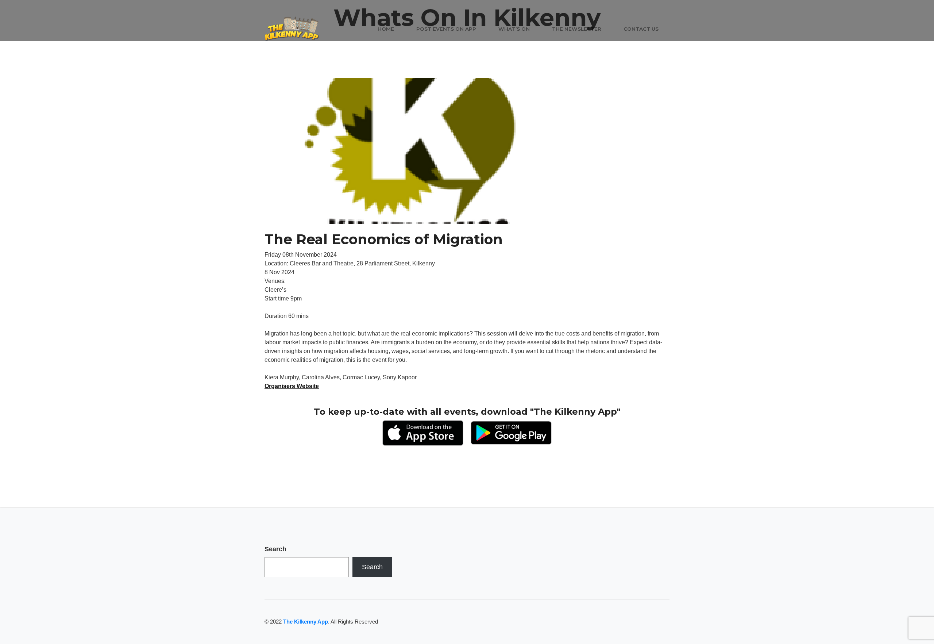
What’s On (514, 29)
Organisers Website (292, 386)
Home (386, 29)
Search (275, 549)
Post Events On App (446, 29)
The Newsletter (576, 29)
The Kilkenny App (305, 621)
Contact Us (641, 29)
